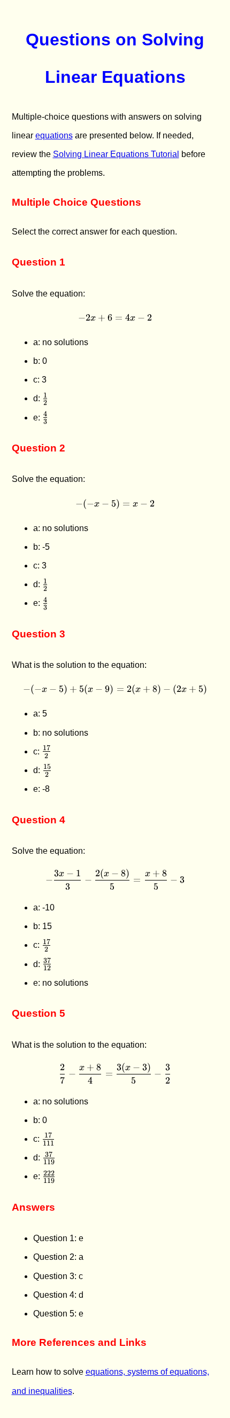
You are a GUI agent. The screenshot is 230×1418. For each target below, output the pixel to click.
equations (54, 135)
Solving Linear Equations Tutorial (116, 154)
